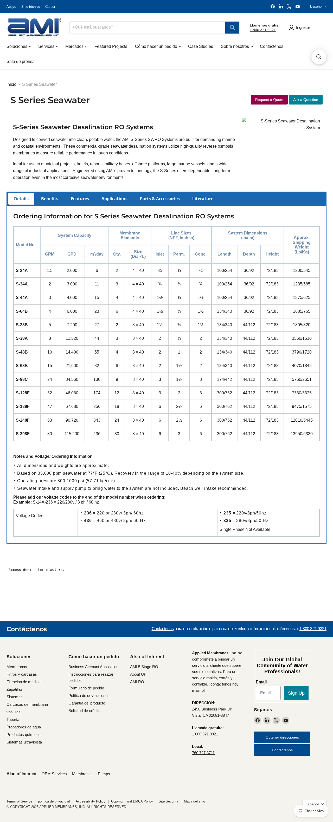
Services (46, 46)
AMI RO (137, 682)
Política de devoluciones (89, 695)
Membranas (17, 666)
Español (316, 6)
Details (21, 198)
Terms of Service (19, 801)
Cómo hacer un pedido (156, 46)
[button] (318, 56)
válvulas (14, 712)
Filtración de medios (24, 682)
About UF (138, 674)
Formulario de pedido (86, 688)
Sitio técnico (30, 7)
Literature (202, 198)
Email (261, 682)
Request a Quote (269, 99)
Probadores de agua (24, 727)
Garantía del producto (86, 703)
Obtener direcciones (282, 737)
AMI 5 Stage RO (144, 666)
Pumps (104, 774)
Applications (114, 198)
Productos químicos (24, 734)
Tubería (13, 719)
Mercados (75, 46)
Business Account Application (93, 666)
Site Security (168, 801)
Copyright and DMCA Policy (132, 801)
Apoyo (11, 7)
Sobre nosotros (235, 46)
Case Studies (200, 46)
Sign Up (296, 693)
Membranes (82, 774)
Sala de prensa (21, 61)
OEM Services (54, 774)
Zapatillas (15, 689)
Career (50, 7)
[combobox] (147, 28)
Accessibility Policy (90, 801)
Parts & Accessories (160, 198)
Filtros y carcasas (22, 674)
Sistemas (15, 697)
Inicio (11, 84)
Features (80, 198)
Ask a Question (305, 99)
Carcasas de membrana (27, 704)
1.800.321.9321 (263, 30)
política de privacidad (54, 801)
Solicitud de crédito (84, 710)
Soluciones (17, 46)
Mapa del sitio (194, 801)
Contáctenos (271, 46)
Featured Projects (110, 46)
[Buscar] (232, 28)
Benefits (49, 198)
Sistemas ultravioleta (24, 742)
